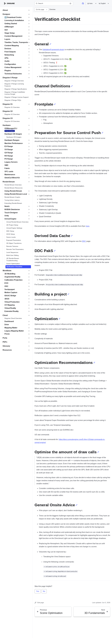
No (44, 591)
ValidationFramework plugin (53, 49)
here (87, 226)
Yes (37, 591)
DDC (84, 241)
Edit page (40, 602)
